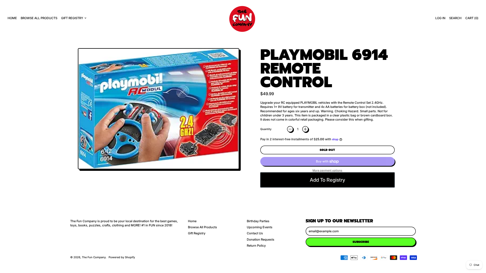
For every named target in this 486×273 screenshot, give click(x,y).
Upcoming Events (259, 227)
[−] (290, 129)
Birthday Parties (258, 221)
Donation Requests (260, 239)
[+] (305, 129)
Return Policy (256, 245)
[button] (455, 18)
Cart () (471, 19)
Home (12, 18)
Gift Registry (196, 233)
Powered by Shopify (122, 257)
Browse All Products (39, 18)
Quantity (265, 129)
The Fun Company (94, 257)
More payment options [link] (327, 170)
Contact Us (255, 233)
